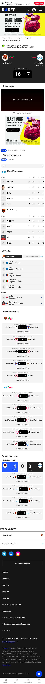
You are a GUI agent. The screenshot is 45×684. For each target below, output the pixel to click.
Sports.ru (7, 648)
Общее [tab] (4, 159)
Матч (4, 150)
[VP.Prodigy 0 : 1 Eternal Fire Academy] (8, 386)
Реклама (5, 598)
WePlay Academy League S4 (23, 38)
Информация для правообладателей (16, 624)
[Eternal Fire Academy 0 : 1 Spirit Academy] (32, 57)
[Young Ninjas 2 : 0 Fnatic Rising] (11, 57)
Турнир (22, 150)
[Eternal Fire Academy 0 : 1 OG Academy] (35, 57)
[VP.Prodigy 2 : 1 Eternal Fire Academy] (34, 57)
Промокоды (6, 630)
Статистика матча (22, 332)
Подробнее (6, 665)
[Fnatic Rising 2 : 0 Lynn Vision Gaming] (10, 56)
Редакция (5, 579)
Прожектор (6, 611)
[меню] (40, 9)
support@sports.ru (9, 642)
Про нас (5, 572)
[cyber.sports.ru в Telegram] (4, 554)
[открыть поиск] (28, 10)
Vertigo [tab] (11, 159)
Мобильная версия (22, 563)
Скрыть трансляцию (24, 113)
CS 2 (12, 38)
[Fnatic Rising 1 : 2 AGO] (9, 57)
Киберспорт (5, 38)
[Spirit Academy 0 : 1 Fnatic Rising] (13, 56)
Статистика (12, 150)
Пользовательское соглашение (14, 618)
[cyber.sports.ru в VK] (11, 554)
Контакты (5, 585)
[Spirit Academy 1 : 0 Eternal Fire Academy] (33, 57)
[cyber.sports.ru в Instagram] (18, 554)
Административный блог (11, 605)
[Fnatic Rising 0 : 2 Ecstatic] (12, 57)
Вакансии (5, 592)
